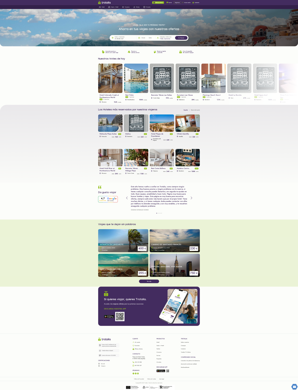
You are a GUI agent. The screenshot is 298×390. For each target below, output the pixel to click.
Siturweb (103, 364)
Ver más (149, 281)
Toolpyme (103, 366)
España (186, 110)
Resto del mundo (195, 110)
